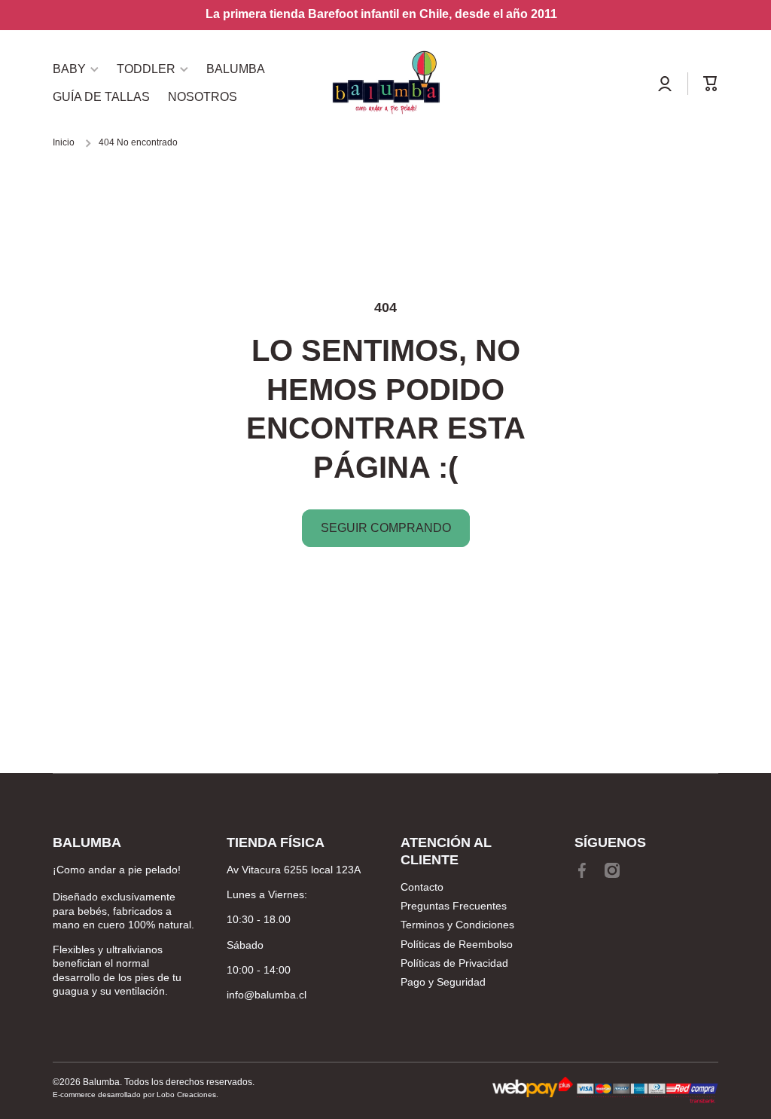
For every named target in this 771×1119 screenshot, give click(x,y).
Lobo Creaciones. (187, 1094)
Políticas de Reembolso (457, 944)
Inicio (64, 142)
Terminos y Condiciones (457, 925)
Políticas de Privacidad (454, 963)
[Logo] (385, 83)
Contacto (422, 887)
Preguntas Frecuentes (454, 906)
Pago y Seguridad (443, 982)
